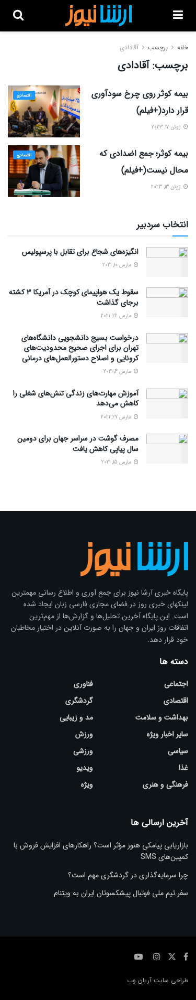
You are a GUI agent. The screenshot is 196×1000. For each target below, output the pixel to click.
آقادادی (129, 47)
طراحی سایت (171, 980)
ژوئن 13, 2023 (166, 187)
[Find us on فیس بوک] (185, 957)
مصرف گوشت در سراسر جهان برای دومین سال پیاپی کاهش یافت (78, 444)
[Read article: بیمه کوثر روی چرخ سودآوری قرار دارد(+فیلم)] (44, 111)
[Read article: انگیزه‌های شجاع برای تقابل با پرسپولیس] (167, 262)
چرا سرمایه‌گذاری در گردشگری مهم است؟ (128, 875)
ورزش (84, 734)
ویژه (87, 784)
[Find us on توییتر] (172, 957)
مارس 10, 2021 (117, 265)
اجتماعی (176, 684)
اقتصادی (24, 95)
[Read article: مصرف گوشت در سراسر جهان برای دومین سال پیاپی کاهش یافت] (167, 449)
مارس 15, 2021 (117, 462)
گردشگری (79, 700)
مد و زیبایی (76, 717)
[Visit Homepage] (98, 15)
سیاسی (178, 751)
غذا (183, 767)
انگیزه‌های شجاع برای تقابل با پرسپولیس (80, 251)
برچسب (158, 47)
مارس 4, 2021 (118, 371)
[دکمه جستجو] (18, 15)
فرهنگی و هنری (165, 784)
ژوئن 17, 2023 (167, 127)
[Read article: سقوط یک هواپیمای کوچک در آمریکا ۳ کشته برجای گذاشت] (167, 302)
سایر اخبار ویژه (167, 734)
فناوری (83, 684)
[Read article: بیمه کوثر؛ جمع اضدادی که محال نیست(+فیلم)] (44, 171)
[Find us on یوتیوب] (138, 957)
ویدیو (85, 767)
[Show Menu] (178, 15)
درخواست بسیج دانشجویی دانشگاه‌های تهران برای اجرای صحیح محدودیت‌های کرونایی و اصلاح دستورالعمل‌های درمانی (80, 348)
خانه (182, 47)
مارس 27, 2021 (117, 417)
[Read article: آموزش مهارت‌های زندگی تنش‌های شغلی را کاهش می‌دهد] (167, 403)
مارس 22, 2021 (117, 316)
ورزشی (83, 751)
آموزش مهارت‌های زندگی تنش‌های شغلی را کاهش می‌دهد (76, 399)
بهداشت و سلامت (161, 717)
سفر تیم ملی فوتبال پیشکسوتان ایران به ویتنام (121, 893)
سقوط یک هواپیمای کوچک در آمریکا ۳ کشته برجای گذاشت (74, 297)
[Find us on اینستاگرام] (156, 957)
